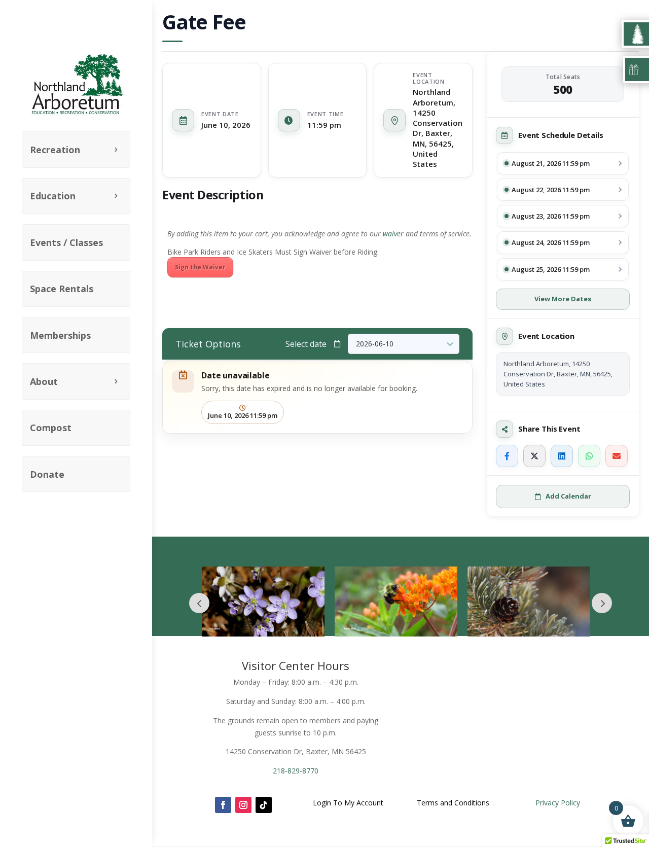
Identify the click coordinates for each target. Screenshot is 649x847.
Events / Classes (66, 242)
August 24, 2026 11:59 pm (551, 242)
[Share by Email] (616, 456)
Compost (50, 427)
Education (53, 196)
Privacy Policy (557, 802)
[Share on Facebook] (507, 456)
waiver (393, 233)
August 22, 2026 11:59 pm (551, 189)
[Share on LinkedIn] (562, 456)
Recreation (55, 150)
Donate (47, 474)
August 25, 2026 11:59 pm (551, 269)
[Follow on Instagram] (243, 805)
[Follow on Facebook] (223, 805)
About (44, 381)
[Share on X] (534, 456)
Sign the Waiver (200, 267)
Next (602, 603)
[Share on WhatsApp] (589, 456)
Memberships (60, 335)
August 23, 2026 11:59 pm (551, 216)
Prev (199, 603)
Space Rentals (61, 289)
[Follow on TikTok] (264, 805)
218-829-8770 (295, 770)
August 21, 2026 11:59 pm (551, 163)
